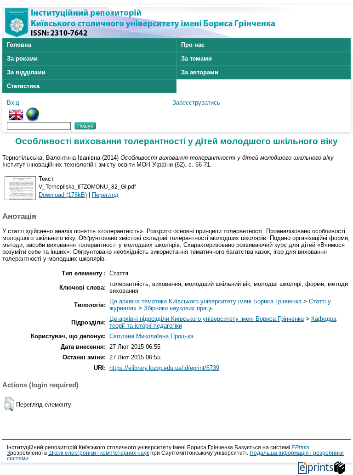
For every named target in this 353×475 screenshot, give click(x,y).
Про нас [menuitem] (193, 44)
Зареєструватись (196, 102)
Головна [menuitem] (19, 44)
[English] (16, 110)
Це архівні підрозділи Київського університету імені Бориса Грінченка (206, 318)
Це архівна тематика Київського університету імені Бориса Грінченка (205, 301)
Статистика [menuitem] (23, 86)
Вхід (13, 102)
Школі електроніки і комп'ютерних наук (98, 453)
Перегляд (105, 194)
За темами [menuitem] (196, 58)
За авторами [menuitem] (199, 72)
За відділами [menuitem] (26, 72)
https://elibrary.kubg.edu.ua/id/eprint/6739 (164, 367)
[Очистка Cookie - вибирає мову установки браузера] (32, 110)
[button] (9, 404)
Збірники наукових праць (178, 308)
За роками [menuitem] (22, 58)
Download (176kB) (63, 194)
